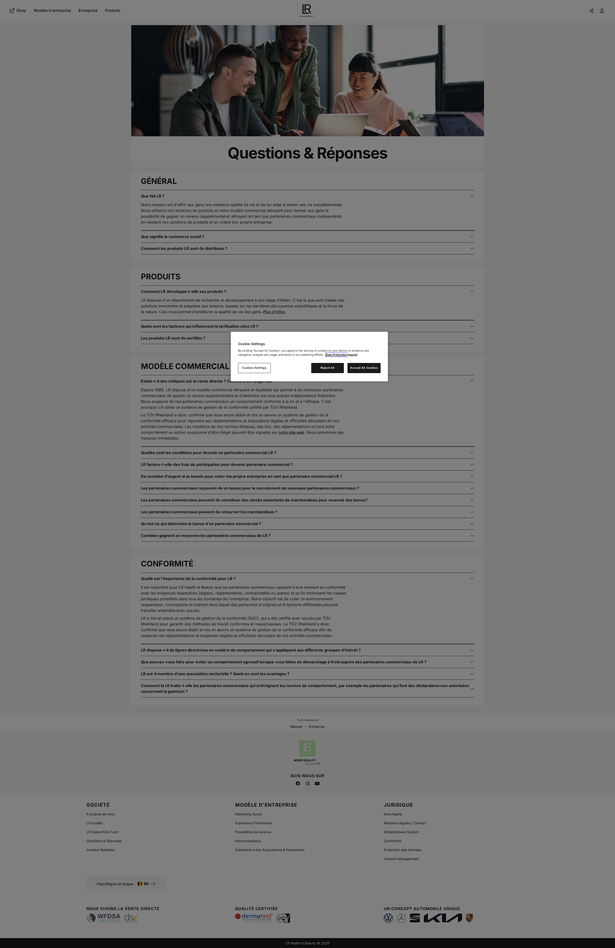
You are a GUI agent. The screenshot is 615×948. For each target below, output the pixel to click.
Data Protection (336, 354)
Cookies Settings (254, 367)
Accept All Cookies (364, 367)
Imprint (352, 354)
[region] (309, 356)
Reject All (328, 367)
